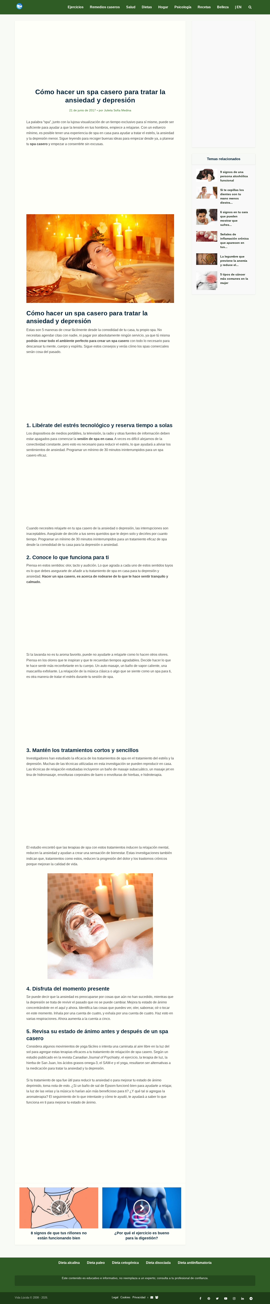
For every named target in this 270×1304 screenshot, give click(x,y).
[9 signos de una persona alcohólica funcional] (208, 175)
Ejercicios (76, 7)
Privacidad (138, 1297)
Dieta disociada (158, 1262)
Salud (130, 7)
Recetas (204, 7)
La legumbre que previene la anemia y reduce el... (233, 261)
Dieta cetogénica (125, 1262)
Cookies (125, 1297)
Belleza (223, 7)
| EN (238, 7)
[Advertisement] (100, 52)
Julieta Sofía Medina (117, 110)
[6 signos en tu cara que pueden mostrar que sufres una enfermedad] (208, 217)
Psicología (182, 7)
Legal (115, 1297)
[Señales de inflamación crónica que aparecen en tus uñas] (208, 236)
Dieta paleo (96, 1262)
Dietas (147, 7)
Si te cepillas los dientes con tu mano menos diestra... (232, 196)
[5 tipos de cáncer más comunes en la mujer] (208, 280)
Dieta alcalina (69, 1262)
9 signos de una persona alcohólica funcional (234, 176)
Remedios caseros (105, 7)
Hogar (163, 7)
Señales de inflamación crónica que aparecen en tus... (234, 241)
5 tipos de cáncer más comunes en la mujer (234, 279)
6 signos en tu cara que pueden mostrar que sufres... (234, 218)
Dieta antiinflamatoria (195, 1262)
